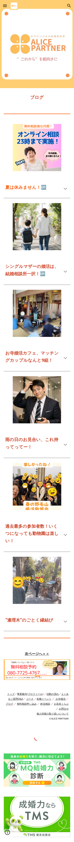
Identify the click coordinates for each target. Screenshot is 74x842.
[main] (37, 97)
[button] (5, 5)
